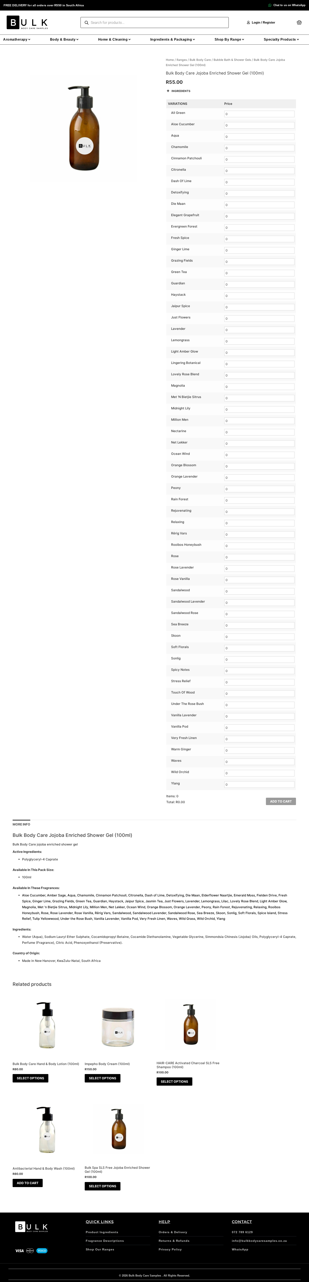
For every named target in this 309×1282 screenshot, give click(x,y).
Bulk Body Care (200, 59)
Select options (30, 1078)
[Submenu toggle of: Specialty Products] (298, 39)
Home (170, 59)
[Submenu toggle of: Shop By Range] (243, 39)
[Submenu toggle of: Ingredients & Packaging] (194, 39)
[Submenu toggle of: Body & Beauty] (77, 39)
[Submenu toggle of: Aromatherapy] (29, 39)
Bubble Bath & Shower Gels (232, 59)
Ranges (182, 59)
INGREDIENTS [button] (181, 91)
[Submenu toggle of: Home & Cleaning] (130, 39)
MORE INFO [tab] (21, 824)
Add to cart (281, 801)
